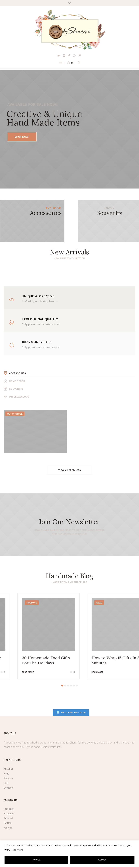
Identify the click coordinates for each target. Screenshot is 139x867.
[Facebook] (69, 55)
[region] (69, 853)
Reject (36, 860)
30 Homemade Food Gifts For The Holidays (32, 660)
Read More (17, 850)
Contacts (9, 787)
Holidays (18, 602)
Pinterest (8, 818)
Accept (102, 860)
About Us (8, 768)
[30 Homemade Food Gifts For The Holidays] (34, 624)
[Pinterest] (79, 55)
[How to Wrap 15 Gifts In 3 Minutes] (104, 624)
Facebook (9, 808)
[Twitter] (58, 55)
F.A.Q (6, 783)
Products (8, 778)
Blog (6, 773)
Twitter (7, 823)
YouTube (8, 827)
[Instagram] (64, 55)
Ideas (85, 602)
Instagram (9, 813)
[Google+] (74, 55)
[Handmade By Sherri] (69, 29)
